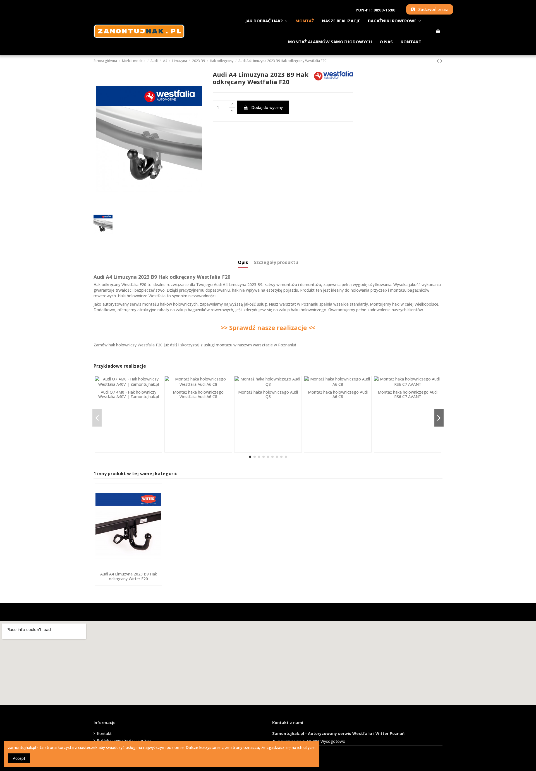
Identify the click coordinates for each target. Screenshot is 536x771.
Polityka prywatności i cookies (124, 740)
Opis (243, 262)
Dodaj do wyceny (267, 107)
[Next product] (441, 61)
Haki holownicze (132, 295)
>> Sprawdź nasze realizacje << (268, 327)
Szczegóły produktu (276, 262)
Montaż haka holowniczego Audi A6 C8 (338, 394)
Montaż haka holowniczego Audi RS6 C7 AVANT (407, 394)
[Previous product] (438, 61)
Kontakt (104, 733)
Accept (19, 758)
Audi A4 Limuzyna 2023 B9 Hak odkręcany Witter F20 (128, 576)
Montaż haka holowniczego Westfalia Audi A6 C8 (198, 394)
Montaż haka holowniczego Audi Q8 (268, 394)
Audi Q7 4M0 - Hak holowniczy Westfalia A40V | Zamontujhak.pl (128, 394)
